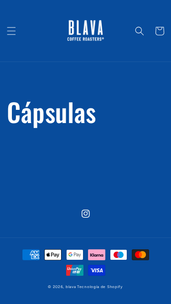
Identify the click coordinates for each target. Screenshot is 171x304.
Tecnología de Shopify (100, 286)
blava (71, 286)
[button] (11, 31)
